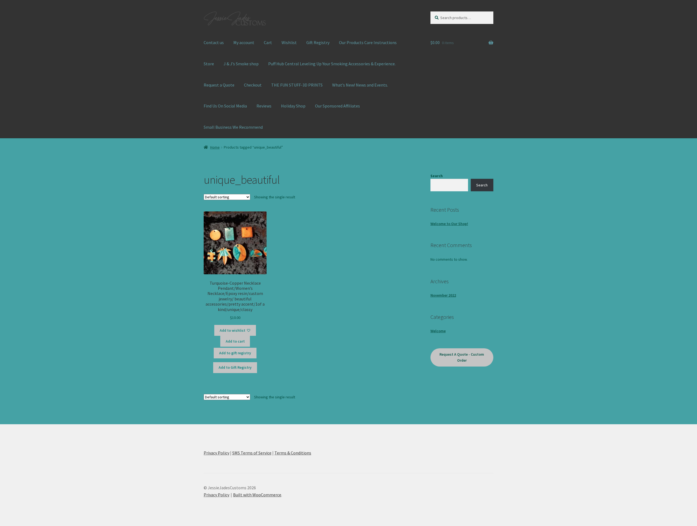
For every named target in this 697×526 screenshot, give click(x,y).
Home (215, 147)
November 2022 (443, 295)
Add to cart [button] (235, 341)
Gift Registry (317, 42)
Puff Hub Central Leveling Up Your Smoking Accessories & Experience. (332, 63)
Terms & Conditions (292, 453)
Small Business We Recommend (233, 127)
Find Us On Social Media (225, 106)
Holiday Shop (293, 106)
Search (436, 175)
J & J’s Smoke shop (241, 63)
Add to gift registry (235, 352)
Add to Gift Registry (235, 367)
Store (209, 63)
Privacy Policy (216, 453)
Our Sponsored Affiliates (337, 106)
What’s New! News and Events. (360, 85)
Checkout (253, 85)
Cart (268, 42)
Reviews (263, 106)
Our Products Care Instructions (368, 42)
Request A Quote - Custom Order (461, 357)
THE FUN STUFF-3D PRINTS (297, 85)
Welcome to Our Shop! (449, 223)
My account (243, 42)
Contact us (214, 42)
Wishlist (289, 42)
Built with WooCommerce (257, 494)
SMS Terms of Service (251, 453)
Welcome (438, 330)
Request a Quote (219, 85)
